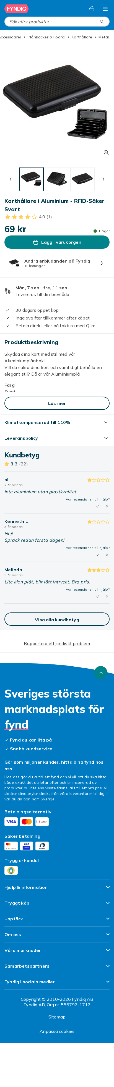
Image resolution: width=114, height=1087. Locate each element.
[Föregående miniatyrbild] (10, 179)
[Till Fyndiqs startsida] (16, 8)
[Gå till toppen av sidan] (100, 672)
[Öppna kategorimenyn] (105, 8)
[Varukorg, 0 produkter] (92, 8)
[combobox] (57, 22)
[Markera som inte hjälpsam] (107, 506)
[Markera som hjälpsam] (97, 506)
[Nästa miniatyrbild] (103, 179)
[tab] (31, 179)
